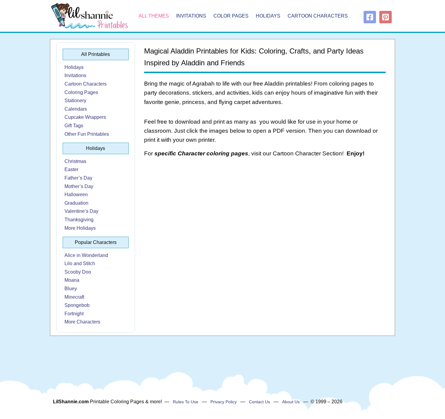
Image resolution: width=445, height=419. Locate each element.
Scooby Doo (77, 271)
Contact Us (259, 401)
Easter (71, 169)
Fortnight (74, 313)
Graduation (76, 203)
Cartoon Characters (318, 15)
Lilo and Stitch (79, 263)
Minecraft (74, 297)
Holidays (268, 15)
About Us (291, 401)
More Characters (82, 321)
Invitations (191, 15)
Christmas (75, 161)
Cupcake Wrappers (85, 117)
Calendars (75, 109)
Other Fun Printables (86, 134)
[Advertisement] (265, 211)
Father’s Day (78, 177)
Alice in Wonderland (86, 255)
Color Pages (231, 15)
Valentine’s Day (81, 211)
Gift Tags (73, 125)
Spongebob (77, 305)
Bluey (70, 288)
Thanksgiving (79, 219)
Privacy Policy (223, 401)
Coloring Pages (81, 92)
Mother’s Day (78, 186)
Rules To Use (185, 401)
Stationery (75, 100)
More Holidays (80, 228)
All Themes (154, 15)
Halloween (76, 194)
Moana (71, 280)
